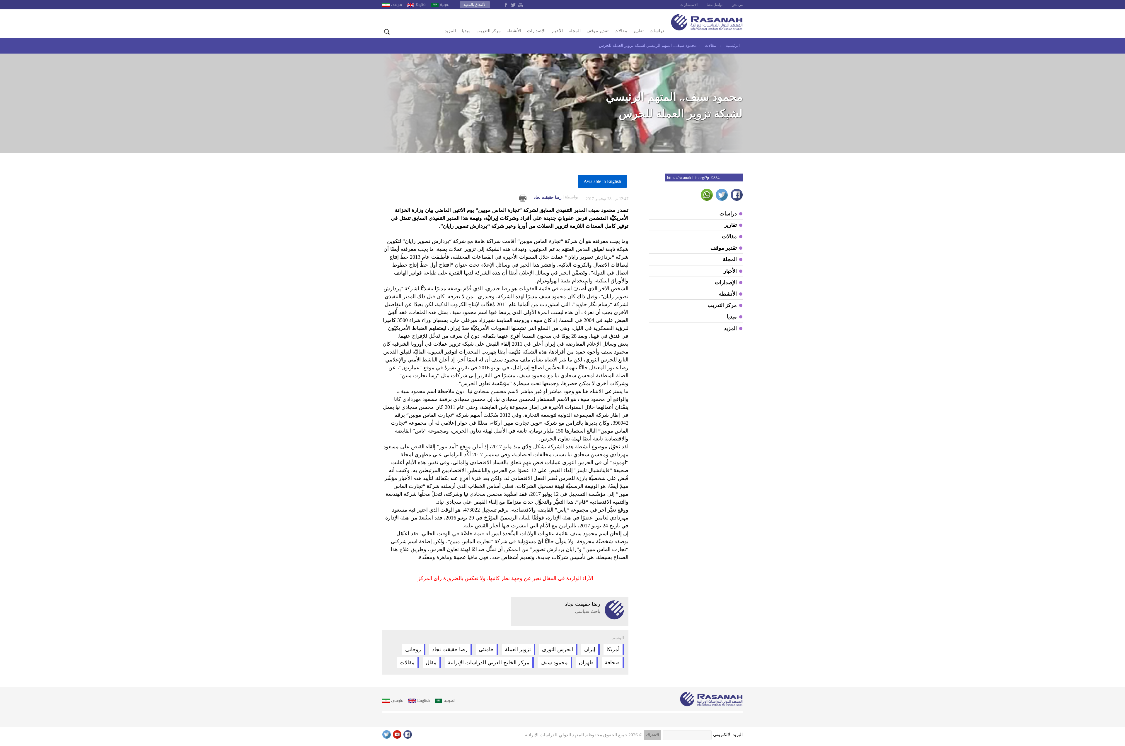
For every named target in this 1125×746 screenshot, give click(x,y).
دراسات (657, 30)
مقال (431, 663)
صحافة (612, 663)
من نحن (737, 4)
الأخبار (557, 30)
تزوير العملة (518, 649)
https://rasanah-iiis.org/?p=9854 (693, 178)
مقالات (620, 30)
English (421, 5)
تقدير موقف (597, 30)
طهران (586, 663)
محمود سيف (554, 663)
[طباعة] (522, 198)
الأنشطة (514, 30)
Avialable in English (602, 181)
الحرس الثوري (557, 649)
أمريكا (613, 649)
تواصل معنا (714, 4)
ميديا (466, 30)
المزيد (450, 30)
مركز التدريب (488, 30)
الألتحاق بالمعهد (474, 5)
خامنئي (486, 649)
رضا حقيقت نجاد (556, 197)
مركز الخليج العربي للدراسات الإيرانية (488, 663)
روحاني (413, 649)
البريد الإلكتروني (728, 734)
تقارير (638, 30)
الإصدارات (536, 30)
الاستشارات (689, 4)
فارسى (396, 4)
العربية (445, 4)
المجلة (575, 30)
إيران (589, 649)
